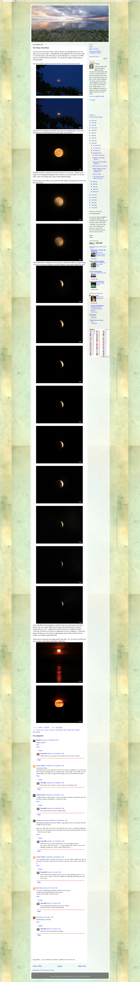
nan (37, 917)
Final (92, 321)
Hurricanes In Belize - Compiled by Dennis (95, 52)
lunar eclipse (67, 730)
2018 (92, 135)
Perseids (93, 316)
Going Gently (95, 295)
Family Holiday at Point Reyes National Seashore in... (99, 170)
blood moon (40, 730)
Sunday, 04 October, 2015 (50, 888)
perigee (77, 730)
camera (46, 730)
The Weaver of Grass (42, 820)
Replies (40, 750)
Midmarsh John (40, 795)
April (94, 189)
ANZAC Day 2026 (101, 273)
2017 (92, 138)
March (95, 191)
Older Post (82, 966)
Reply (38, 746)
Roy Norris (39, 888)
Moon (73, 730)
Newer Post (37, 966)
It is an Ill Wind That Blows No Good (98, 177)
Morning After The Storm (100, 166)
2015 (92, 143)
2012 (92, 200)
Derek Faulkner (41, 765)
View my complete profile (96, 96)
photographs (36, 732)
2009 (93, 207)
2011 (92, 202)
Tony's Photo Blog (96, 271)
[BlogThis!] (57, 727)
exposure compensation (56, 730)
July (94, 181)
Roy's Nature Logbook (97, 261)
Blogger (87, 976)
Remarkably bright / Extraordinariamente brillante (96, 308)
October (95, 150)
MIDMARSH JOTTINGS (97, 281)
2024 (93, 122)
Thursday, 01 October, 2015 (53, 872)
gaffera (76, 976)
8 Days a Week (97, 174)
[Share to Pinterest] (61, 727)
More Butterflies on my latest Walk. (100, 264)
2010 (92, 205)
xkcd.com (93, 314)
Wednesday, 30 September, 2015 (55, 753)
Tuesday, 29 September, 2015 (50, 740)
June (94, 184)
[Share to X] (59, 727)
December (96, 145)
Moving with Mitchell (97, 305)
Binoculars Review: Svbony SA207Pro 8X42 (100, 254)
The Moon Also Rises (98, 155)
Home (60, 966)
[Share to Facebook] (60, 727)
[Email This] (56, 727)
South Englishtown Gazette (49, 8)
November (96, 148)
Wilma (42, 753)
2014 (92, 195)
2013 (92, 197)
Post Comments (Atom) (47, 970)
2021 (92, 130)
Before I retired (93, 49)
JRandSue (39, 740)
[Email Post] (53, 727)
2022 (93, 128)
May (94, 186)
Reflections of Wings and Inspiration (98, 250)
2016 (92, 140)
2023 (93, 125)
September (96, 153)
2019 (92, 133)
